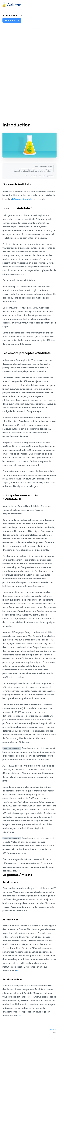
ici (17, 970)
